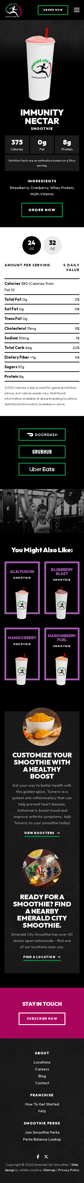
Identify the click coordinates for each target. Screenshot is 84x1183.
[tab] (31, 245)
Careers (42, 1069)
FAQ (42, 1111)
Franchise (42, 1095)
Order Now (55, 9)
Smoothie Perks (42, 1123)
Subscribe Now (42, 1018)
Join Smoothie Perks (42, 1132)
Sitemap (49, 1170)
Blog (42, 1076)
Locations (42, 1062)
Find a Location (39, 957)
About (42, 1053)
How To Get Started (42, 1104)
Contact (42, 1082)
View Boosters (39, 833)
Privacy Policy (68, 1170)
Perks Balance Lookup (42, 1139)
